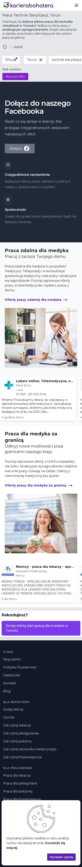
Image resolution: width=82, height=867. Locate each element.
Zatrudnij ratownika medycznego (30, 749)
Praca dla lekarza (16, 775)
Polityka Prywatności (19, 667)
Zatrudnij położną (17, 741)
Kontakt (9, 683)
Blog (7, 691)
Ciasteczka (11, 675)
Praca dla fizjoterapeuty (22, 799)
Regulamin (12, 659)
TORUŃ (18, 46)
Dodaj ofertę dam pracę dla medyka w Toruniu (37, 628)
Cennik (8, 717)
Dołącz (16, 148)
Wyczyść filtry (15, 76)
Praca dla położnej (17, 791)
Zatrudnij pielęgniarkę (21, 733)
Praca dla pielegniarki (20, 783)
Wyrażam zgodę (61, 857)
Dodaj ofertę (13, 709)
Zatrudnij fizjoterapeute (22, 757)
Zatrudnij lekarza (17, 725)
